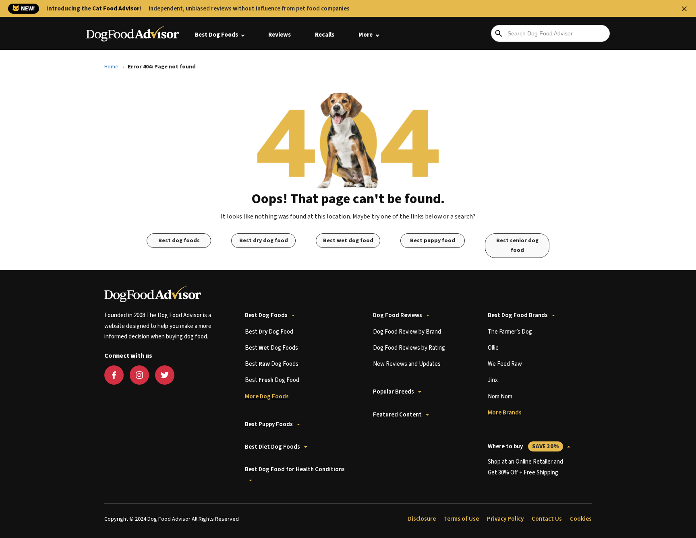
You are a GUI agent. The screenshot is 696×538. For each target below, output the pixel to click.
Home (111, 67)
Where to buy (523, 446)
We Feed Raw (505, 364)
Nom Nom (500, 396)
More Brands (505, 412)
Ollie (493, 348)
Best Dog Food (269, 332)
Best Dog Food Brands (518, 315)
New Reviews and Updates (407, 364)
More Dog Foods (267, 396)
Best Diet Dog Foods (272, 447)
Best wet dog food (348, 241)
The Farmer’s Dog (510, 332)
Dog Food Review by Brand (407, 332)
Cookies (581, 519)
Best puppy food (432, 241)
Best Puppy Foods (269, 424)
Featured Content (397, 414)
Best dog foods (179, 241)
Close (684, 8)
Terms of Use (461, 519)
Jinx (493, 380)
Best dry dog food (263, 241)
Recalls (324, 35)
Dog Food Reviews (397, 315)
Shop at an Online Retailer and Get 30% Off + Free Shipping (525, 467)
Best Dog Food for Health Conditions (295, 469)
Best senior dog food (517, 246)
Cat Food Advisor (115, 8)
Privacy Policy (505, 519)
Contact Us (547, 519)
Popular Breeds (393, 392)
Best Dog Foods (216, 35)
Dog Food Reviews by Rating (409, 348)
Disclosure (422, 519)
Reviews (279, 35)
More (365, 35)
